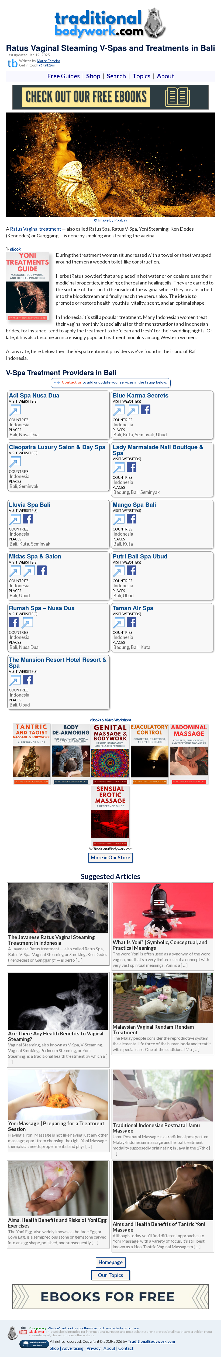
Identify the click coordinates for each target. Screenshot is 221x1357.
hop (94, 76)
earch (117, 76)
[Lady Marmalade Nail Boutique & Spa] (120, 470)
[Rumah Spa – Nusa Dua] (15, 625)
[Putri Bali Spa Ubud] (120, 574)
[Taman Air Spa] (120, 625)
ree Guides (64, 76)
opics (142, 76)
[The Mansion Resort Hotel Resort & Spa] (16, 683)
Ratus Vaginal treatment (35, 229)
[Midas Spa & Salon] (16, 574)
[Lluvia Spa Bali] (16, 522)
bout (165, 76)
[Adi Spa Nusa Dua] (16, 407)
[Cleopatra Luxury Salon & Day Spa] (16, 459)
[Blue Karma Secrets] (120, 413)
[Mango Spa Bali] (120, 522)
